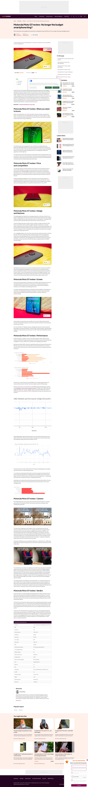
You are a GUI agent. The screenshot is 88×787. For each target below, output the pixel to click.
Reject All (48, 87)
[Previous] (15, 58)
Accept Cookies (56, 87)
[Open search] (85, 16)
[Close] (59, 80)
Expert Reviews (5, 16)
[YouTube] (81, 16)
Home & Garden (49, 16)
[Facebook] (71, 16)
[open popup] (49, 66)
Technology (41, 16)
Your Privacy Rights (33, 87)
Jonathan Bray (18, 35)
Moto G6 (29, 115)
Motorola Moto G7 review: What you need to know (65, 59)
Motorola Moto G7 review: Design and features (64, 66)
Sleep (36, 16)
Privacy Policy (28, 778)
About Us (44, 778)
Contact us (16, 778)
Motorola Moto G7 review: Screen (64, 69)
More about (18, 700)
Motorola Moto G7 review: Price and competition (64, 63)
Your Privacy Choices (36, 778)
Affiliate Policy (51, 778)
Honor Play (25, 171)
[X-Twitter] (76, 16)
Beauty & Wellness (58, 16)
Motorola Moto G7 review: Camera (64, 74)
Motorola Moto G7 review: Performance (65, 72)
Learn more (20, 43)
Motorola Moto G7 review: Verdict (64, 76)
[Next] (50, 58)
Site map (21, 778)
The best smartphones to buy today (27, 104)
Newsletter (66, 16)
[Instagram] (78, 16)
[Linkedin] (74, 16)
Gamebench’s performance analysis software (26, 388)
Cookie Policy (56, 84)
